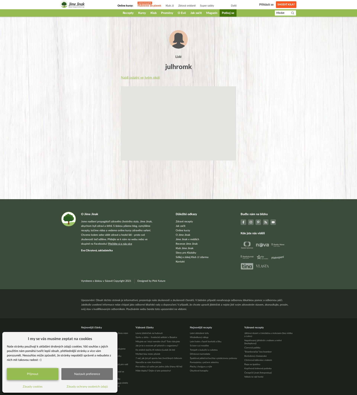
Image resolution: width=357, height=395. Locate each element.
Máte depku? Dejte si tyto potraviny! (153, 371)
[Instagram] (251, 222)
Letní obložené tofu (199, 333)
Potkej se (228, 13)
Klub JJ (170, 5)
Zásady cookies (33, 386)
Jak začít (196, 13)
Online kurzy (183, 230)
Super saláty (207, 5)
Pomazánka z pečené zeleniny (204, 362)
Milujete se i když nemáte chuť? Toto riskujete (158, 341)
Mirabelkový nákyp (199, 337)
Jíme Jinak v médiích (187, 239)
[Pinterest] (258, 222)
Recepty (128, 13)
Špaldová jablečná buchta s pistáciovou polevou (213, 358)
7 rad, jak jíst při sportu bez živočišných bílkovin (159, 358)
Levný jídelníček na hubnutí (149, 333)
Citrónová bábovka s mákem (258, 360)
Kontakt (180, 261)
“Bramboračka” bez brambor (258, 352)
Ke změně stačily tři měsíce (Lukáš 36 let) (155, 350)
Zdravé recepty (184, 221)
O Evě (182, 13)
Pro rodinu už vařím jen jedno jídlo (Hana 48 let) (159, 366)
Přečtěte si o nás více (120, 244)
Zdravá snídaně (187, 5)
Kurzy (142, 13)
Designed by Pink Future (151, 281)
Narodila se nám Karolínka (148, 362)
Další (234, 5)
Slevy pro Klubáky (186, 253)
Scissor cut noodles (199, 346)
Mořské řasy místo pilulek (148, 354)
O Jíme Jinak (183, 235)
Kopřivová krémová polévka (257, 368)
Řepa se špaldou (252, 364)
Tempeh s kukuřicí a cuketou (204, 350)
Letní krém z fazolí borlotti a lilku (205, 341)
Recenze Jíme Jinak (187, 244)
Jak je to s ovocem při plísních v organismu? (157, 346)
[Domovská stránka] (73, 5)
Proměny (167, 13)
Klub (153, 13)
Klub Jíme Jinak (184, 248)
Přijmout (32, 374)
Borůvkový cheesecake (255, 356)
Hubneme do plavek (149, 5)
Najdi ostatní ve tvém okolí (140, 77)
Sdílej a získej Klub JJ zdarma (192, 257)
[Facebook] (243, 222)
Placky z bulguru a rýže (201, 366)
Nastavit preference (87, 374)
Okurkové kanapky (199, 371)
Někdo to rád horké (253, 377)
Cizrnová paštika (252, 348)
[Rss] (265, 222)
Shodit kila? (286, 4)
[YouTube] (273, 222)
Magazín (211, 13)
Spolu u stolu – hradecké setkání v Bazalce (156, 337)
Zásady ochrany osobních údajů (87, 386)
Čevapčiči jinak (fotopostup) (258, 373)
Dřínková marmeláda (200, 354)
